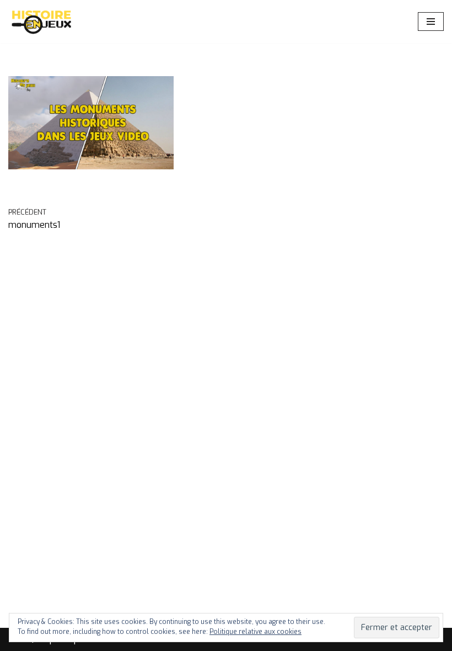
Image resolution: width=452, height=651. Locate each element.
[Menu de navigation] (431, 21)
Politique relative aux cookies (255, 631)
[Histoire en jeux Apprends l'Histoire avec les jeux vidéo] (41, 21)
